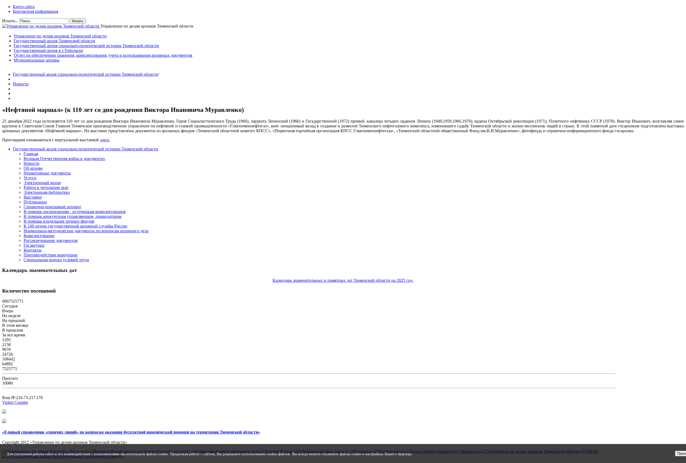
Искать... (10, 20)
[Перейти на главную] (51, 26)
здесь (104, 140)
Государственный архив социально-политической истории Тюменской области (85, 74)
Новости (21, 84)
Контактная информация (35, 11)
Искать (77, 21)
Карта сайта (24, 6)
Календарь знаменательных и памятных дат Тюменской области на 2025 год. (343, 280)
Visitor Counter (15, 402)
